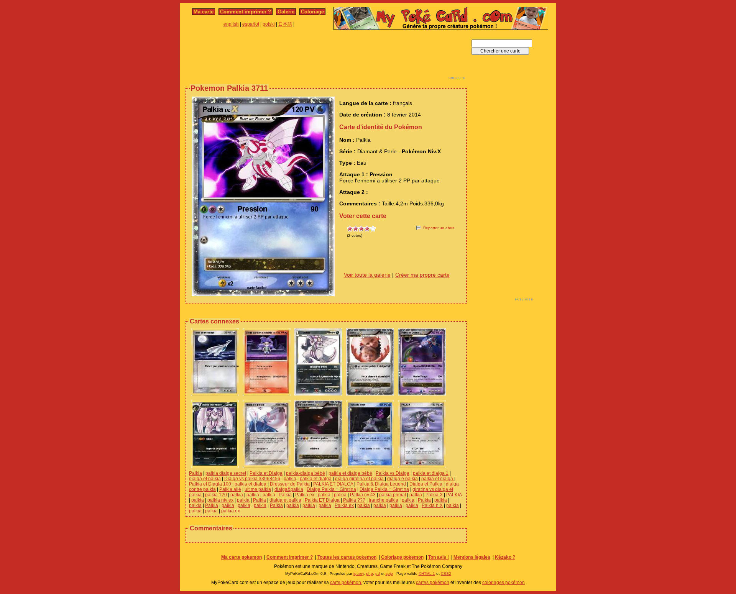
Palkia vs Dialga (392, 473)
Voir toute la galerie (367, 275)
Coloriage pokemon (402, 557)
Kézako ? (505, 557)
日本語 (285, 24)
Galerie (286, 12)
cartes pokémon (432, 582)
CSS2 (446, 573)
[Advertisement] (325, 56)
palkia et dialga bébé (350, 473)
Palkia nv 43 (363, 494)
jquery (358, 573)
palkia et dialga (316, 478)
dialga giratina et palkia (360, 478)
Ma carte (204, 12)
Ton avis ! (438, 557)
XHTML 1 (427, 573)
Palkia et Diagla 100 (210, 484)
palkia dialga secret (225, 473)
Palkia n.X (432, 505)
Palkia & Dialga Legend (381, 484)
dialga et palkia (205, 478)
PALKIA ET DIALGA (333, 484)
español (250, 24)
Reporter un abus (438, 228)
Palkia (195, 473)
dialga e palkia (402, 478)
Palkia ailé (230, 489)
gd (377, 573)
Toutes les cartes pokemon (346, 557)
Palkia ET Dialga (322, 500)
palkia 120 (216, 494)
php (369, 573)
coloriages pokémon (503, 582)
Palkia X (434, 494)
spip (389, 573)
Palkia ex (304, 494)
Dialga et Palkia (425, 484)
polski (269, 24)
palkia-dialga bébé (305, 473)
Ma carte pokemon (241, 557)
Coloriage (312, 12)
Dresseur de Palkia (290, 484)
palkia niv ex (220, 500)
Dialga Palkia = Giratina (331, 489)
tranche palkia (383, 500)
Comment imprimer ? (245, 12)
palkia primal (392, 494)
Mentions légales (471, 557)
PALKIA (454, 494)
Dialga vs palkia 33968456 (252, 478)
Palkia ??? (354, 500)
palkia (290, 478)
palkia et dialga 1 (431, 473)
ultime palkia (258, 489)
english (231, 24)
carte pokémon (345, 582)
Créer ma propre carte (422, 275)
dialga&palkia (288, 489)
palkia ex (230, 511)
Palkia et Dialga (266, 473)
